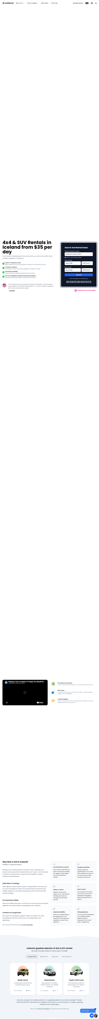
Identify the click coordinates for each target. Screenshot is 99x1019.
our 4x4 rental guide (27, 925)
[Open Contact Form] (92, 1015)
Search (78, 275)
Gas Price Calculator (43, 1009)
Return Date (68, 267)
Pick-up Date (68, 260)
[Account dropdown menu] (96, 3)
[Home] (8, 3)
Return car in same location (74, 257)
